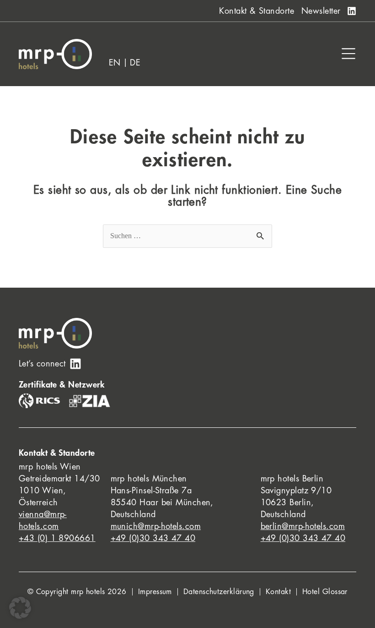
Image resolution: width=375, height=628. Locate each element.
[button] (20, 608)
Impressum (155, 591)
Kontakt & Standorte (256, 11)
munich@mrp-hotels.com (156, 526)
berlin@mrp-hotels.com (303, 526)
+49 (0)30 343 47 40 (153, 538)
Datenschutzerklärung (218, 591)
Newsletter (321, 11)
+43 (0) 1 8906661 (57, 538)
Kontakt (278, 591)
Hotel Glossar (325, 591)
